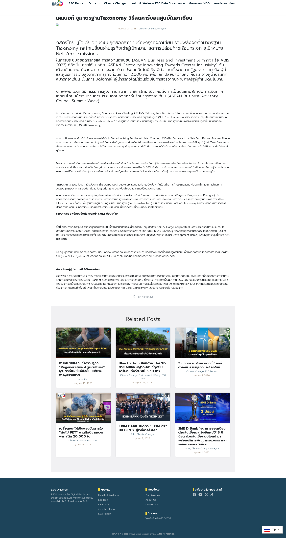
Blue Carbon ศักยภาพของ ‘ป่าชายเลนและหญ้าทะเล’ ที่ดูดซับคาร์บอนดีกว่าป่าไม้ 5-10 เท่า (142, 367)
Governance (176, 3)
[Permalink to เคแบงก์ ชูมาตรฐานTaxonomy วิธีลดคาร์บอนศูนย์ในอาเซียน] (57, 24)
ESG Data (161, 3)
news (187, 448)
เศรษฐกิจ (161, 28)
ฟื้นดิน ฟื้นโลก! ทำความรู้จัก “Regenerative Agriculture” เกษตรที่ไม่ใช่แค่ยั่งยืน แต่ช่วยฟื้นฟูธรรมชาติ (82, 369)
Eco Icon (94, 3)
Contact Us (151, 504)
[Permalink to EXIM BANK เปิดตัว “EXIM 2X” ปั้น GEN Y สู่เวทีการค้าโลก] (143, 407)
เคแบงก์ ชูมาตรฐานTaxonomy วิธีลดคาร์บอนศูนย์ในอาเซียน (124, 18)
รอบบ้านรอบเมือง (224, 3)
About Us (150, 500)
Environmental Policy (149, 375)
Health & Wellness (142, 3)
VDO (206, 3)
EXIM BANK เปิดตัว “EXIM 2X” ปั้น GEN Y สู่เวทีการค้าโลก (143, 428)
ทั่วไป (133, 434)
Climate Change (115, 3)
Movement (196, 3)
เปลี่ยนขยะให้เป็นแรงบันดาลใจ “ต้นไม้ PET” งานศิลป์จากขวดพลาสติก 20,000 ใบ (81, 432)
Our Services (152, 495)
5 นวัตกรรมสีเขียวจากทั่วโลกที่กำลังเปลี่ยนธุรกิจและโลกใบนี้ (200, 365)
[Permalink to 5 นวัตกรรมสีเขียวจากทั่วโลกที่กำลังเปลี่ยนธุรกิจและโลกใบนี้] (202, 343)
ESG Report (77, 3)
